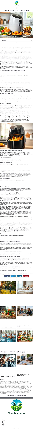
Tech (3, 423)
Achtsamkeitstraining (18, 381)
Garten (3, 419)
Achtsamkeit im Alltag (9, 381)
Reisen (3, 422)
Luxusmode (7, 386)
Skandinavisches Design (10, 390)
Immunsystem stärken (20, 385)
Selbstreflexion (3, 390)
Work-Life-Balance (27, 392)
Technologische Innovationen (16, 391)
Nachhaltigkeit (13, 387)
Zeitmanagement (3, 393)
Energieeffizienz (4, 383)
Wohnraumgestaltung (19, 392)
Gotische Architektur (14, 385)
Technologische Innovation (8, 391)
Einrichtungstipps (20, 382)
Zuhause (8, 395)
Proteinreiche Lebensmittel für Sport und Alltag (8, 327)
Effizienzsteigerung (13, 382)
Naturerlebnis (18, 387)
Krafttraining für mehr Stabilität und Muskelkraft (8, 376)
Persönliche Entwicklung (24, 387)
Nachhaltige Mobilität (23, 386)
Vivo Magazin (4, 417)
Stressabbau (17, 390)
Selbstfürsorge (22, 388)
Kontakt (3, 425)
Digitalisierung (7, 382)
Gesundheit (8, 385)
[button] (16, 8)
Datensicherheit (24, 381)
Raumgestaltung (5, 388)
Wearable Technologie (6, 392)
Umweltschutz (24, 391)
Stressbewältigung (25, 390)
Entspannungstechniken (15, 383)
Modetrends (18, 386)
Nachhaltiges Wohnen (5, 387)
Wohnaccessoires (11, 392)
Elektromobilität (25, 382)
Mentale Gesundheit (12, 386)
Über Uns (3, 424)
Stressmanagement (2, 391)
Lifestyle (3, 420)
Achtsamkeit (2, 381)
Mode (3, 421)
